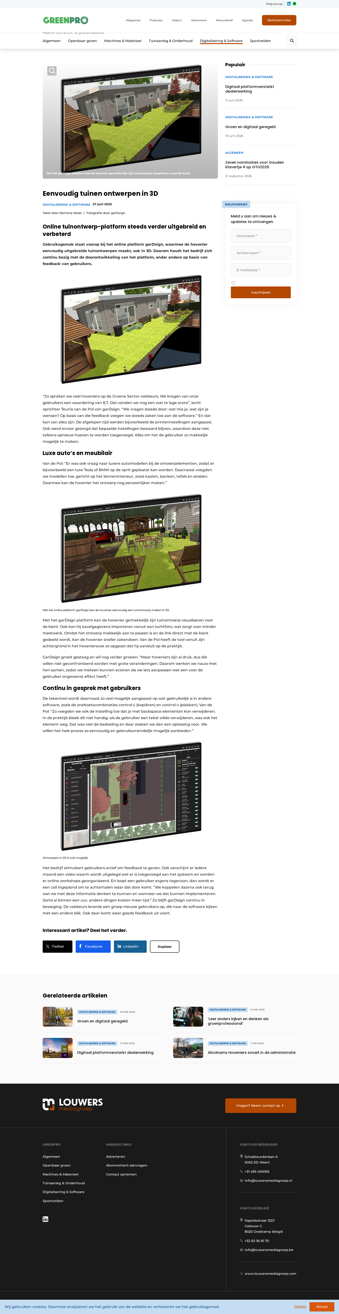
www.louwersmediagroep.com (270, 1274)
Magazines (133, 20)
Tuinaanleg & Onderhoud (171, 41)
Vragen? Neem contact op (258, 1105)
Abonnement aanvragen (126, 1165)
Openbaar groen (82, 41)
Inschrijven (261, 292)
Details (300, 1306)
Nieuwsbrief (224, 20)
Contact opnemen (121, 1174)
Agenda (247, 20)
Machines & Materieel (122, 41)
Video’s (177, 20)
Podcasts (156, 20)
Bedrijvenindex (279, 20)
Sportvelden (260, 41)
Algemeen (52, 41)
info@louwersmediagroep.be (269, 1250)
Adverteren (199, 20)
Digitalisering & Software (221, 41)
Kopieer (165, 946)
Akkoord (321, 1306)
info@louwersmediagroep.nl (268, 1180)
